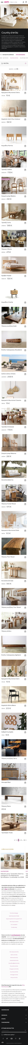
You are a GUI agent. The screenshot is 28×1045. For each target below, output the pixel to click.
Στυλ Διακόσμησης (20, 54)
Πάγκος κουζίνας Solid (8, 326)
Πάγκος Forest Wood (8, 503)
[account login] (23, 2)
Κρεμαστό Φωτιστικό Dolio (10, 530)
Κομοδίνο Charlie (7, 302)
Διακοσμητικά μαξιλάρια (8, 54)
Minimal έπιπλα (14, 957)
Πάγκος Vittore (6, 249)
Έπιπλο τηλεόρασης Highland (11, 655)
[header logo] (10, 2)
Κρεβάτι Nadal (6, 275)
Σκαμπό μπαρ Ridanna (8, 453)
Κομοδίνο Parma (7, 145)
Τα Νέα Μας (14, 927)
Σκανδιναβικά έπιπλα (14, 963)
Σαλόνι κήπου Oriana (8, 373)
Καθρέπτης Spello (7, 732)
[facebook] (3, 1038)
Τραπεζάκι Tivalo (7, 832)
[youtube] (12, 1038)
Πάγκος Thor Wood (7, 557)
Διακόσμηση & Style (14, 915)
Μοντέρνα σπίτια (14, 921)
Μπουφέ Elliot (6, 782)
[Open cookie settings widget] (2, 1042)
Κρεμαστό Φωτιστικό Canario (11, 400)
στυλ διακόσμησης (16, 935)
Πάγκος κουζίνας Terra (9, 758)
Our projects (14, 924)
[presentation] (3, 22)
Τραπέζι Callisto (6, 169)
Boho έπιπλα (14, 954)
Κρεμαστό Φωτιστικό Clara (10, 679)
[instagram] (19, 1038)
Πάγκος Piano (6, 806)
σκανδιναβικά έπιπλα (6, 46)
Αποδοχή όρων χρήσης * (9, 1034)
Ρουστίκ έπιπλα (14, 966)
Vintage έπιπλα (14, 974)
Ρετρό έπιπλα (4, 57)
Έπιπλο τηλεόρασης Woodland (11, 350)
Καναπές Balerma (7, 480)
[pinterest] (15, 1038)
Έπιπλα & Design (14, 913)
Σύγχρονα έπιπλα (14, 968)
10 (24, 840)
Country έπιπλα (14, 57)
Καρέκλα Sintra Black (8, 705)
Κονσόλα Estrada (7, 580)
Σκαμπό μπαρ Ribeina (8, 196)
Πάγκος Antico (6, 631)
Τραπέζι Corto (6, 222)
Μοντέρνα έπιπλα (14, 951)
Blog (6, 889)
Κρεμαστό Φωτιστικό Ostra (10, 92)
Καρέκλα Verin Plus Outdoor (10, 119)
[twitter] (7, 1038)
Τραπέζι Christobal (7, 427)
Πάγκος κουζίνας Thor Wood (11, 607)
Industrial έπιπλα (14, 960)
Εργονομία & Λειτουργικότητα (14, 918)
